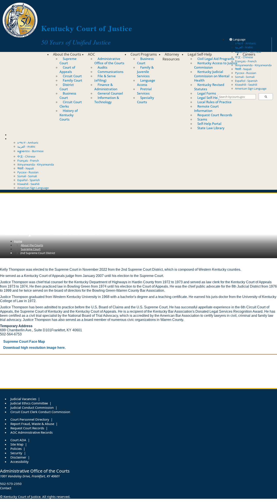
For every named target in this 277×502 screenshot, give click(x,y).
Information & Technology (106, 99)
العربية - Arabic (244, 47)
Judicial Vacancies (23, 399)
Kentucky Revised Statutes (209, 86)
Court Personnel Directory (29, 419)
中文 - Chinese (26, 156)
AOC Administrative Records (31, 432)
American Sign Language (250, 88)
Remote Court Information (206, 108)
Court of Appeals (67, 69)
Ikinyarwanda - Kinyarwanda (253, 65)
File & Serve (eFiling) (105, 78)
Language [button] (238, 39)
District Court (67, 86)
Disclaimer (18, 457)
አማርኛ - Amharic (245, 43)
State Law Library (210, 128)
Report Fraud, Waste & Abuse (32, 424)
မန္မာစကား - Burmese (30, 151)
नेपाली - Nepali (243, 69)
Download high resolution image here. (34, 347)
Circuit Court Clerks (71, 104)
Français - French (246, 61)
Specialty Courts (145, 99)
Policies (16, 448)
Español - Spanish (246, 81)
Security (16, 453)
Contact (14, 135)
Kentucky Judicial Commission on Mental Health (211, 75)
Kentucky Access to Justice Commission (215, 65)
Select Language (19, 139)
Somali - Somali (244, 77)
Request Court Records (214, 115)
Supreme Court (68, 60)
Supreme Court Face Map (24, 341)
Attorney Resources (171, 56)
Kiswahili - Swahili (246, 85)
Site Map (16, 444)
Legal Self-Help (200, 54)
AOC (91, 54)
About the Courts (67, 54)
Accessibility (19, 461)
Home (18, 241)
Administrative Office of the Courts (109, 60)
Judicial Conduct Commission (32, 407)
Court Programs (143, 54)
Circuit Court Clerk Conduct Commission (40, 412)
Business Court (68, 95)
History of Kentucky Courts (69, 114)
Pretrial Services (144, 91)
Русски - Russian (245, 73)
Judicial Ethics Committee (29, 403)
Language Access (146, 82)
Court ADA (18, 440)
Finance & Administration (105, 86)
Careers (249, 54)
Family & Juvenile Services (145, 71)
